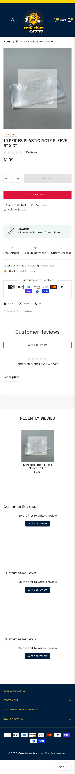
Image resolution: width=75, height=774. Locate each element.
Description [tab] (11, 377)
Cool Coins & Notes (31, 753)
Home (7, 41)
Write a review (37, 345)
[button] (11, 311)
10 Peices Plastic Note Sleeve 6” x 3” (37, 466)
